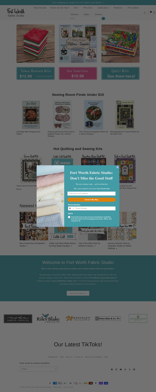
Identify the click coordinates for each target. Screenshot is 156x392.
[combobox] (71, 208)
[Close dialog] (117, 167)
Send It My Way (91, 200)
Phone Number (74, 205)
